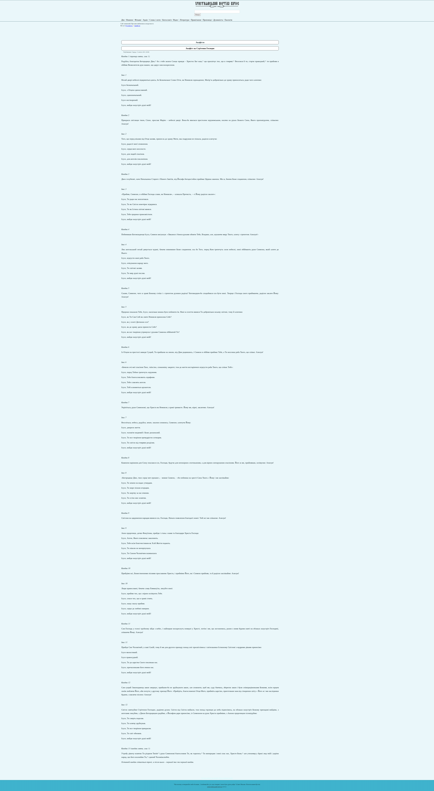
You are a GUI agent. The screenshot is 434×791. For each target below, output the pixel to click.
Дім (122, 19)
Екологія (228, 19)
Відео (175, 19)
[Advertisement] (162, 33)
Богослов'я (166, 19)
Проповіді (207, 19)
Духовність (218, 19)
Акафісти (137, 26)
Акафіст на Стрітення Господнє (200, 48)
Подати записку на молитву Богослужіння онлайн (217, 778)
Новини (129, 19)
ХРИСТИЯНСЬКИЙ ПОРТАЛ (214, 786)
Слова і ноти (155, 19)
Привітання (196, 19)
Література (184, 19)
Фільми (138, 19)
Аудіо (145, 19)
